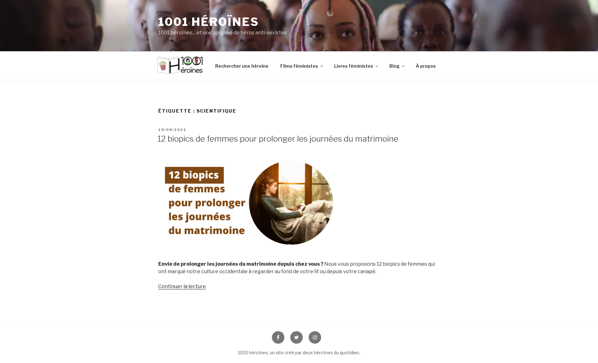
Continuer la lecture (182, 286)
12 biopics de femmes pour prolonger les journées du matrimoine (278, 138)
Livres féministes (353, 66)
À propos (426, 66)
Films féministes (299, 66)
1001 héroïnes (208, 22)
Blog (394, 66)
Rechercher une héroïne (241, 66)
